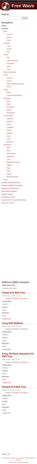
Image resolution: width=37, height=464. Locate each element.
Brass (9, 104)
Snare (9, 66)
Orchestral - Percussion (20, 298)
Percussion (10, 63)
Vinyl (8, 136)
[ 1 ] (8, 454)
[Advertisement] (18, 223)
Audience (10, 118)
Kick (8, 57)
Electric (9, 37)
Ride (8, 52)
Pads (8, 168)
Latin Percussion (12, 60)
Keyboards (10, 156)
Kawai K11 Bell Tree (13, 292)
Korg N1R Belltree (12, 323)
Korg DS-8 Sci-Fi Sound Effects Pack (13, 200)
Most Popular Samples (9, 191)
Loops (6, 89)
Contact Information (23, 462)
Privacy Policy (13, 462)
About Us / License (7, 203)
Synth (9, 40)
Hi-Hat (9, 49)
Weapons (10, 142)
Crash (9, 46)
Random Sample (7, 194)
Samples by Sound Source (10, 188)
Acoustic (10, 34)
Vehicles (10, 133)
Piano (9, 171)
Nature (9, 130)
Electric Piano (11, 153)
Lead (8, 159)
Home (3, 26)
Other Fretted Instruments (15, 84)
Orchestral (7, 98)
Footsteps (10, 127)
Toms (8, 69)
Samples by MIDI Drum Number (12, 185)
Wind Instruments (12, 177)
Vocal (5, 179)
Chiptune (10, 121)
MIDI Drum (7, 285)
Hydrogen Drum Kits (8, 197)
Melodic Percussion (13, 162)
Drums (6, 54)
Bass (5, 31)
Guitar (6, 75)
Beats (9, 92)
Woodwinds (11, 113)
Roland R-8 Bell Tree (14, 386)
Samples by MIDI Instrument (10, 182)
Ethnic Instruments (10, 72)
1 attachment (6, 319)
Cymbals (7, 43)
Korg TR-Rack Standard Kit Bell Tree (18, 355)
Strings (9, 110)
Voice (9, 139)
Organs (9, 165)
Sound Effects (8, 116)
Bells (8, 101)
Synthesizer (8, 145)
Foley (9, 124)
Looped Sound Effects (14, 95)
